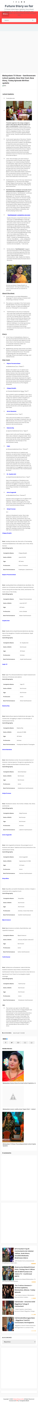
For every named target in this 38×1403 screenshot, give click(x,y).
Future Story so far (19, 6)
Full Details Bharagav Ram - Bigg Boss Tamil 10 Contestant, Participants (25, 1320)
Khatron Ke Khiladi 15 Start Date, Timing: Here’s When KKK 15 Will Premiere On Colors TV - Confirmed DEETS (25, 1271)
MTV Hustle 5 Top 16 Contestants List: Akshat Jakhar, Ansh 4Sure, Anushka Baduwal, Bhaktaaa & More (24, 1253)
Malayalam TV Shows (19, 1033)
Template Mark (24, 1401)
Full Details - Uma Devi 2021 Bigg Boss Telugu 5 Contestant (25, 1304)
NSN (4, 1039)
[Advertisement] (19, 52)
